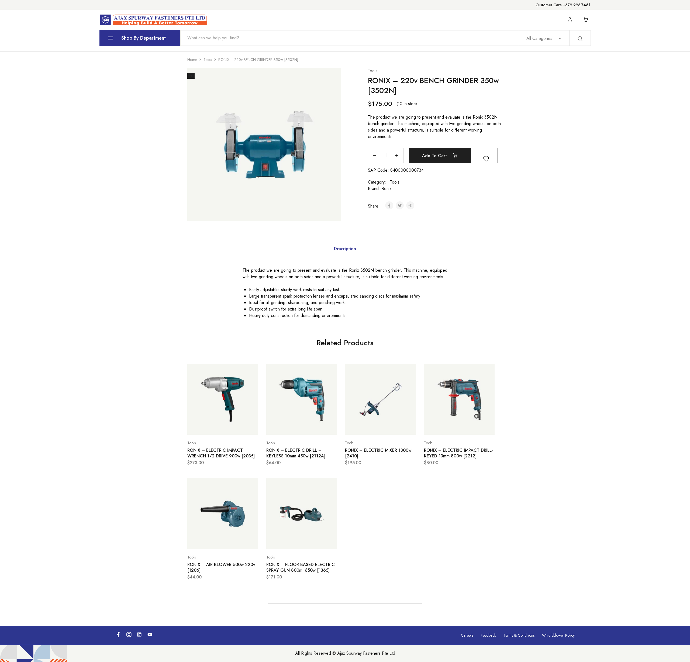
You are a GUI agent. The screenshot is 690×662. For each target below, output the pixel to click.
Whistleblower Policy (558, 635)
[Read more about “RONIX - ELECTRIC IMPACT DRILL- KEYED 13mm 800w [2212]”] (445, 426)
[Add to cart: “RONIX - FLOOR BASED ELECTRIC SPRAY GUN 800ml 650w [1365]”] (288, 541)
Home (192, 59)
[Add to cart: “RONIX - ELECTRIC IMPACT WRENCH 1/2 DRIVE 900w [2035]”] (209, 426)
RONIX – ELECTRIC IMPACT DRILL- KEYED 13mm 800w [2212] (458, 453)
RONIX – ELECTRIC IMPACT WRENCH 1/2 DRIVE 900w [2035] (221, 453)
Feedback (488, 635)
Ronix (386, 188)
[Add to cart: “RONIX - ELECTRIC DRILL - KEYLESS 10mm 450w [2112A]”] (288, 426)
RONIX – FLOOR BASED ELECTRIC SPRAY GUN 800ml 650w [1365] (300, 567)
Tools (207, 59)
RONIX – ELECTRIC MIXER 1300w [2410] (378, 453)
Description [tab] (345, 249)
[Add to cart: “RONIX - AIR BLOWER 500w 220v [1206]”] (209, 541)
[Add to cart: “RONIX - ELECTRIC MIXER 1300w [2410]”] (366, 426)
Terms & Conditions (518, 635)
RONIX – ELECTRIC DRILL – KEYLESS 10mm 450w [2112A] (295, 453)
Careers (467, 635)
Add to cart (435, 156)
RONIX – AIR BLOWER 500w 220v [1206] (221, 567)
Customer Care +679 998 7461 (563, 5)
